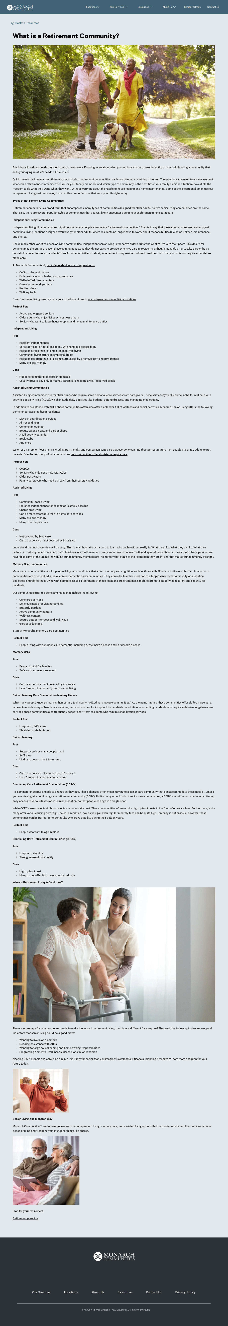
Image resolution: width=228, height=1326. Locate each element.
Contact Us (213, 7)
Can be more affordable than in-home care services (51, 513)
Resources (125, 1292)
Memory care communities (52, 630)
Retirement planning (25, 1218)
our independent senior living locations (112, 299)
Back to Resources (27, 23)
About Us (97, 1292)
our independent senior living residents (71, 265)
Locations (71, 1292)
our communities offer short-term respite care (99, 454)
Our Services (41, 1292)
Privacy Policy (185, 1292)
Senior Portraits (192, 7)
